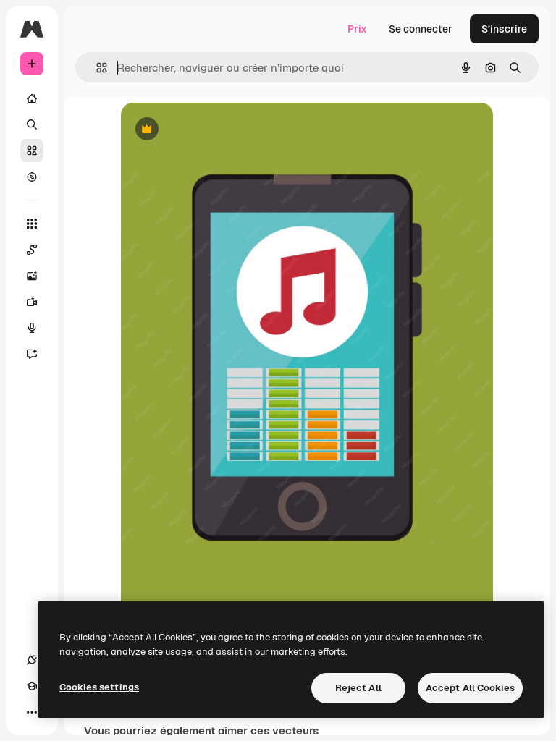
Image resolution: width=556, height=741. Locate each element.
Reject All (358, 688)
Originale (216, 130)
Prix (357, 28)
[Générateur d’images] (31, 275)
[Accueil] (31, 98)
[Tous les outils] (31, 223)
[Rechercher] (31, 124)
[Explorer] (31, 176)
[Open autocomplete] (96, 67)
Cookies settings (99, 687)
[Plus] (31, 712)
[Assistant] (31, 353)
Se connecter (420, 28)
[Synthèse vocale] (31, 327)
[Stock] (31, 150)
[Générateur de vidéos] (31, 301)
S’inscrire (504, 28)
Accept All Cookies (470, 688)
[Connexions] (31, 660)
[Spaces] (31, 249)
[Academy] (31, 686)
